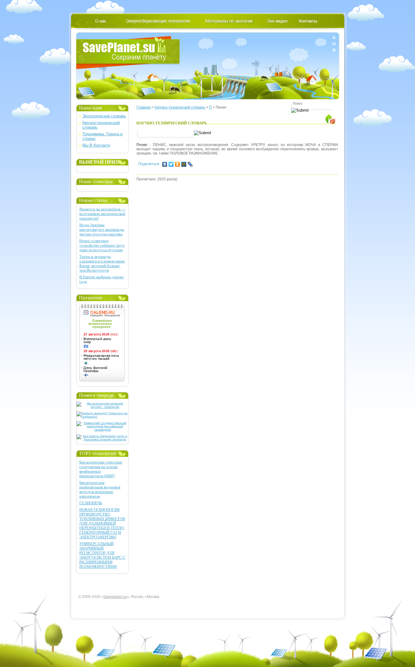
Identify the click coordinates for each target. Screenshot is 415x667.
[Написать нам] (334, 43)
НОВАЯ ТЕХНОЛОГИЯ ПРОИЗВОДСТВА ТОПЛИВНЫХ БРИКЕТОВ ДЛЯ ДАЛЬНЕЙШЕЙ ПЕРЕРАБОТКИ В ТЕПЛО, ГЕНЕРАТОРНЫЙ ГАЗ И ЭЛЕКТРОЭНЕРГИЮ (102, 523)
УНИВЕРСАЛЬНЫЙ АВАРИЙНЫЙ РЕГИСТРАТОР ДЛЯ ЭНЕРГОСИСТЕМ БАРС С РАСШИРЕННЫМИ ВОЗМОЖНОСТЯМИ (102, 555)
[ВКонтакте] (165, 164)
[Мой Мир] (184, 164)
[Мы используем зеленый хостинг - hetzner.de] (103, 406)
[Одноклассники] (177, 164)
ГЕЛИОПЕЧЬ (90, 503)
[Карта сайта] (334, 48)
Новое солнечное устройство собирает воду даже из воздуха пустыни (102, 245)
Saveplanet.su (115, 597)
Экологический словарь (104, 116)
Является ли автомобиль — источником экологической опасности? (102, 214)
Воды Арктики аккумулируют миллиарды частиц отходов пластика (101, 229)
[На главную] (334, 38)
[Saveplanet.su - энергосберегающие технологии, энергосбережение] (128, 52)
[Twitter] (171, 164)
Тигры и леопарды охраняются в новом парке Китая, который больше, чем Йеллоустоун (102, 263)
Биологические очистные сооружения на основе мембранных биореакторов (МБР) (100, 469)
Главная (143, 107)
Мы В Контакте (96, 145)
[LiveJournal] (190, 164)
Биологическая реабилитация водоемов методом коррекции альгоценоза (99, 489)
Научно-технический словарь (180, 107)
